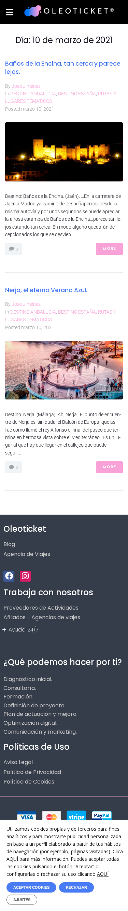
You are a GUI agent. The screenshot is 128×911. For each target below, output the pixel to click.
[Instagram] (25, 576)
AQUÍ (103, 874)
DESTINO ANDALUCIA (33, 93)
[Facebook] (8, 576)
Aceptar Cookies (31, 887)
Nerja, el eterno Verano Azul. (46, 290)
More (109, 249)
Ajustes (21, 900)
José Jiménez (26, 86)
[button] (9, 12)
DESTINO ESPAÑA (77, 93)
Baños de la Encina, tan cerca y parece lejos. (62, 67)
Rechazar (76, 887)
